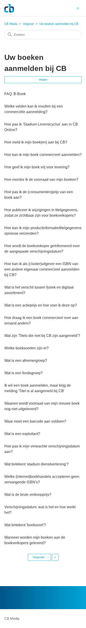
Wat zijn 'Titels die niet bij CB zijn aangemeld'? (42, 336)
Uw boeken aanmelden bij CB (58, 24)
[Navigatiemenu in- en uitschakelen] (77, 8)
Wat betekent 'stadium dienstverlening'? (36, 464)
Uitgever (28, 24)
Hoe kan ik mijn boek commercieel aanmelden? (43, 155)
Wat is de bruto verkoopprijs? (27, 495)
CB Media (10, 24)
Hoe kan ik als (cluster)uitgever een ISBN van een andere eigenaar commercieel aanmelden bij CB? (41, 269)
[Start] (9, 8)
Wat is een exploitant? (22, 434)
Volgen (43, 79)
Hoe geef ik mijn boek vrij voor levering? (36, 167)
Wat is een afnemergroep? (25, 360)
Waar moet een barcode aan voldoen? (35, 421)
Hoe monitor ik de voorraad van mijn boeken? (41, 179)
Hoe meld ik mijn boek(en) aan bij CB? (35, 142)
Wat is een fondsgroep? (23, 373)
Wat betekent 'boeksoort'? (25, 525)
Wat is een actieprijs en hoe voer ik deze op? (40, 305)
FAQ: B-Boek (15, 94)
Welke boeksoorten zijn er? (26, 348)
